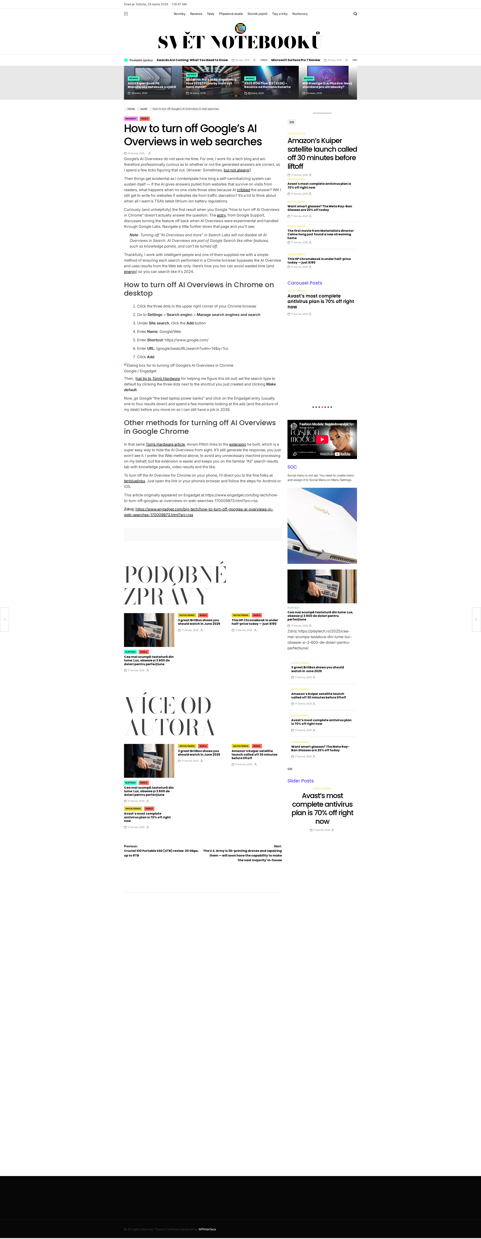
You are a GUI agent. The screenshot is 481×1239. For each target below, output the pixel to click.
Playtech (130, 652)
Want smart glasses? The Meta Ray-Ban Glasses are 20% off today (319, 208)
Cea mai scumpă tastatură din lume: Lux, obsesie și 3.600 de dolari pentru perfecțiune (149, 660)
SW (291, 122)
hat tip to (158, 378)
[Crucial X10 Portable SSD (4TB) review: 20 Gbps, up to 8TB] (4, 619)
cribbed (243, 190)
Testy (210, 14)
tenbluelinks (134, 481)
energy (130, 271)
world (144, 118)
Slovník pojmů (257, 14)
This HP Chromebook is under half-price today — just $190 (255, 622)
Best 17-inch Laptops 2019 (341, 60)
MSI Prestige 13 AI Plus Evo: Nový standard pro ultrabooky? (269, 85)
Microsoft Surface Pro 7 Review (253, 60)
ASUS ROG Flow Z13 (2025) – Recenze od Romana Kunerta (209, 85)
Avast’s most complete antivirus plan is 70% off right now (147, 817)
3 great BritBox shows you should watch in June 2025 (199, 622)
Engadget (131, 118)
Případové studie (231, 14)
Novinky (179, 14)
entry (221, 215)
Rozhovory (300, 14)
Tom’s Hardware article (165, 444)
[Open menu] (126, 14)
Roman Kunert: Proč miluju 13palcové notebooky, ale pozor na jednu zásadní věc (328, 83)
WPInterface (207, 1229)
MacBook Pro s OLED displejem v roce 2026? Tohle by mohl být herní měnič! (153, 83)
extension (237, 444)
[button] (230, 96)
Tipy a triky (280, 14)
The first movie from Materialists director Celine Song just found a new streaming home (320, 234)
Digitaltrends (187, 615)
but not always (236, 170)
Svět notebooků (240, 42)
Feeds (221, 60)
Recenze (196, 14)
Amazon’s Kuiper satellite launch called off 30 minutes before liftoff (254, 754)
